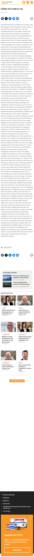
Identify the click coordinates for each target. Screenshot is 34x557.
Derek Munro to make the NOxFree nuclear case (24, 312)
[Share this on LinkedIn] (10, 18)
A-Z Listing (6, 511)
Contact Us (6, 503)
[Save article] (31, 18)
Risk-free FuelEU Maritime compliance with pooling (21, 276)
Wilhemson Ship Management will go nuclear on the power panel (7, 339)
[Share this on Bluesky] (13, 18)
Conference (6, 334)
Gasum (22, 280)
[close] (32, 15)
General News (7, 247)
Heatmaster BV (24, 286)
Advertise (6, 498)
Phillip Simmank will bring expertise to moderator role (8, 312)
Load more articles (17, 381)
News (4, 308)
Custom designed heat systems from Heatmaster (21, 283)
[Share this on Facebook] (2, 18)
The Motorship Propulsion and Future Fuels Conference (17, 507)
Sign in (11, 15)
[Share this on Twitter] (6, 18)
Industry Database (9, 495)
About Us (6, 500)
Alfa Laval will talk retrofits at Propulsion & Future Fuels (25, 367)
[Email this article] (17, 18)
